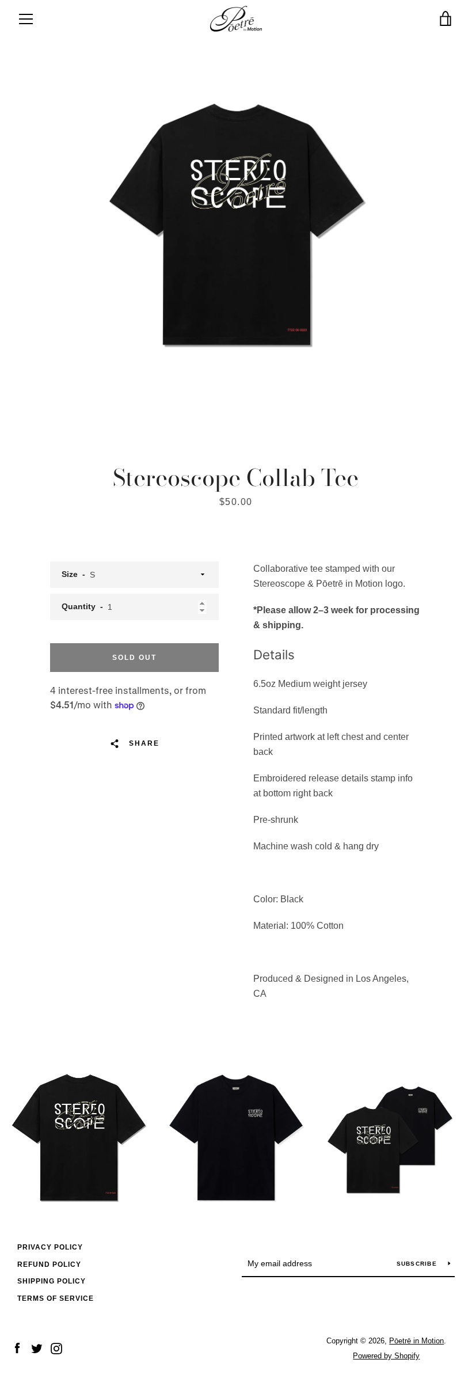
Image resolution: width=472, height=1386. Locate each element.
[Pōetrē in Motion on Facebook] (17, 1348)
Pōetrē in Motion (416, 1340)
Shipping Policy (51, 1281)
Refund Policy (49, 1264)
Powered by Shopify (386, 1355)
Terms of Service (55, 1298)
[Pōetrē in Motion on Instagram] (56, 1348)
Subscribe (418, 1263)
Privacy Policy (50, 1247)
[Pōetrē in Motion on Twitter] (37, 1348)
